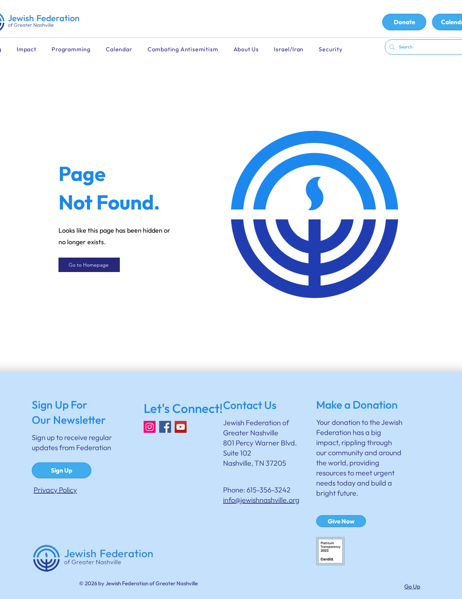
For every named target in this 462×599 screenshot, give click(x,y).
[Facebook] (165, 427)
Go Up (412, 586)
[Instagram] (150, 427)
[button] (124, 49)
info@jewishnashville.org (261, 499)
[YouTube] (181, 427)
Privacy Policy (55, 489)
